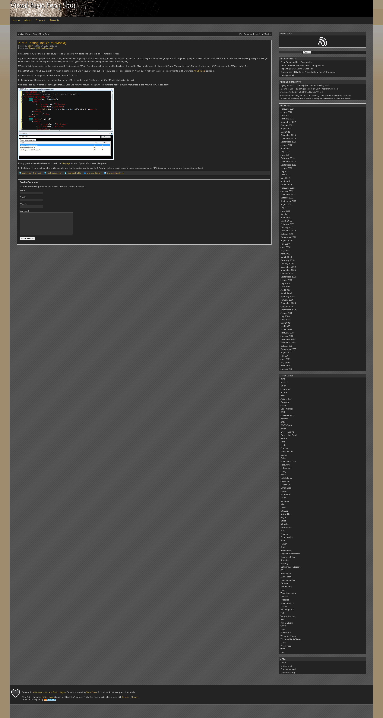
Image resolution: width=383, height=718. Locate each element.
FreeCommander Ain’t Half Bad (254, 34)
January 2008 (287, 336)
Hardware (285, 465)
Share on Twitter (94, 173)
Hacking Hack (323, 85)
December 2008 (288, 303)
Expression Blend (289, 435)
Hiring (283, 471)
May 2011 (285, 214)
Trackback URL (74, 173)
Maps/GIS (285, 494)
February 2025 (288, 109)
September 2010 (288, 237)
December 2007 (288, 339)
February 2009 (288, 296)
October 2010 (287, 234)
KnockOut (285, 484)
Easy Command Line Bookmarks (296, 62)
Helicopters (286, 468)
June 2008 (286, 319)
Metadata (285, 501)
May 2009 (285, 286)
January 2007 (287, 369)
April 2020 (285, 148)
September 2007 (288, 349)
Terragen (285, 583)
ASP (283, 395)
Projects (54, 20)
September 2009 (288, 277)
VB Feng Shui (42, 48)
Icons (283, 474)
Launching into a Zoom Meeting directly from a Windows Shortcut (320, 95)
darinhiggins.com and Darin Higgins (49, 692)
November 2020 (288, 138)
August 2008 (286, 313)
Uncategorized (287, 603)
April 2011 (285, 217)
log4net (284, 491)
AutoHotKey (286, 399)
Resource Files (288, 557)
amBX (283, 386)
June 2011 (285, 211)
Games (284, 455)
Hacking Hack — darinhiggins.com (296, 89)
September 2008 (288, 309)
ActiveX (284, 382)
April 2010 (285, 254)
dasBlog (284, 418)
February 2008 (288, 333)
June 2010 (286, 247)
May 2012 (285, 178)
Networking (286, 514)
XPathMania (199, 71)
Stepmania (286, 573)
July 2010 (285, 244)
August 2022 (286, 128)
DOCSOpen (286, 425)
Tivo (282, 590)
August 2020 (286, 145)
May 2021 (285, 132)
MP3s (283, 507)
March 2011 (286, 221)
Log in (283, 662)
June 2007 (286, 359)
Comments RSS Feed (31, 173)
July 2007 (285, 356)
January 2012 (287, 191)
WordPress (286, 646)
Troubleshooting (288, 593)
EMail (283, 428)
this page (65, 163)
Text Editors (286, 586)
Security (284, 563)
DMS (283, 422)
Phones (284, 534)
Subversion (286, 577)
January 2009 (287, 300)
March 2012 (286, 184)
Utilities (31, 48)
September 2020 (288, 142)
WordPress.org (288, 672)
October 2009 (287, 273)
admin (30, 46)
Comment (24, 211)
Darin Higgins (48, 697)
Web (283, 629)
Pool (283, 540)
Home (16, 20)
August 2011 (286, 204)
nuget (283, 517)
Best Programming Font (327, 89)
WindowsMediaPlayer (291, 639)
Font (283, 441)
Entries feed (286, 666)
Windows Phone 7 (289, 636)
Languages (286, 488)
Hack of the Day (288, 461)
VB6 (282, 613)
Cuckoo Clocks (288, 415)
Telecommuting (288, 580)
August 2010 (286, 240)
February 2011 (287, 224)
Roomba (285, 560)
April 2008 (285, 326)
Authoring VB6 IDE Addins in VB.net (306, 92)
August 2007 (286, 352)
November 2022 (288, 122)
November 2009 (288, 270)
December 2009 (288, 267)
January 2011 (287, 227)
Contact (40, 20)
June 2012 (286, 174)
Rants (283, 547)
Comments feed (288, 669)
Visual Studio (287, 623)
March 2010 (286, 257)
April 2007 (285, 365)
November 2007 (288, 342)
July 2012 (285, 171)
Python (284, 544)
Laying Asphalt (287, 75)
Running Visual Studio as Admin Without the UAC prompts (308, 72)
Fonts (283, 445)
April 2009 (285, 290)
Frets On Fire (287, 451)
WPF (283, 649)
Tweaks (284, 596)
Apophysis (285, 389)
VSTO (283, 626)
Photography (287, 537)
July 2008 (285, 316)
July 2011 (285, 207)
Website (23, 204)
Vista (283, 619)
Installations (286, 478)
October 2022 (287, 125)
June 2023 (286, 115)
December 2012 (288, 161)
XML (51, 48)
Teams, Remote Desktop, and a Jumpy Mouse (302, 65)
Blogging (285, 402)
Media (283, 497)
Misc (283, 504)
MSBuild (284, 511)
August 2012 (286, 168)
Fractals (284, 448)
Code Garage (287, 409)
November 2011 (288, 194)
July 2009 (285, 283)
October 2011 (287, 198)
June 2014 (286, 155)
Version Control (288, 616)
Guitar (283, 458)
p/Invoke (285, 524)
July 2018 (285, 151)
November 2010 (288, 230)
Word (283, 642)
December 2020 (288, 135)
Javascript (285, 481)
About (27, 20)
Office (283, 521)
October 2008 (287, 306)
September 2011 (288, 201)
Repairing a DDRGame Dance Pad (297, 69)
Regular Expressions (290, 553)
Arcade (284, 392)
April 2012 (285, 181)
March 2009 (286, 293)
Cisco (283, 405)
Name (22, 190)
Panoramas (286, 527)
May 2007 (285, 362)
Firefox (284, 438)
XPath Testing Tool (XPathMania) (42, 43)
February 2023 (288, 118)
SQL (283, 570)
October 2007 (287, 346)
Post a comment (54, 173)
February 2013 (288, 158)
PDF (283, 530)
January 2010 (287, 263)
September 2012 (288, 165)
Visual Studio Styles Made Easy (35, 34)
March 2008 (286, 329)
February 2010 (288, 260)
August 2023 (286, 112)
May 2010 (285, 250)
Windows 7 (286, 632)
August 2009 (286, 280)
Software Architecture (291, 567)
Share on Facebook (115, 173)
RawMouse (286, 550)
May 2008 (285, 323)
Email (22, 197)
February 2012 (288, 188)
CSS (283, 412)
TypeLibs (285, 600)
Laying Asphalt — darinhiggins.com (296, 85)
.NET (283, 379)
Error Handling (287, 432)
